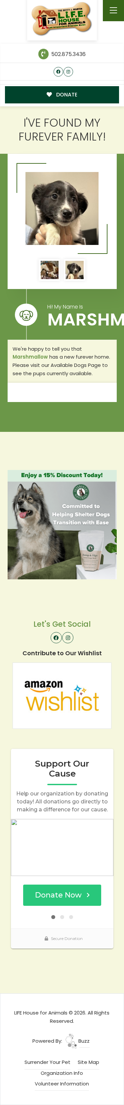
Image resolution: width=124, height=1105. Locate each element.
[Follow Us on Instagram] (68, 72)
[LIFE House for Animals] (62, 19)
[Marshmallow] (62, 208)
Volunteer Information (62, 1083)
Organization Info (62, 1073)
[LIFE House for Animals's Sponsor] (62, 524)
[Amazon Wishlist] (62, 695)
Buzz (83, 1040)
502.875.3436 (68, 54)
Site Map (88, 1062)
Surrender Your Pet (47, 1062)
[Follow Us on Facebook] (58, 72)
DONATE (66, 94)
